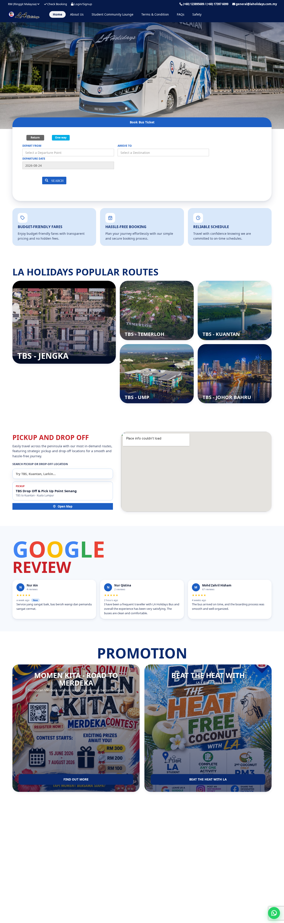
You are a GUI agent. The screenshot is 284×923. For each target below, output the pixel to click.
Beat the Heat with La (208, 779)
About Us (77, 14)
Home (57, 14)
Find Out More (76, 779)
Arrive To (125, 146)
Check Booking (57, 4)
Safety (196, 14)
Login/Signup (82, 4)
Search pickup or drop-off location (40, 464)
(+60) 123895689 (193, 4)
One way (61, 137)
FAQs (180, 14)
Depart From (31, 146)
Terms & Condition (155, 14)
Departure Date (33, 159)
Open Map (65, 506)
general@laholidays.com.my (256, 4)
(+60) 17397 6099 (217, 4)
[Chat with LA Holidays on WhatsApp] (274, 913)
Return (35, 137)
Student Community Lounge (112, 14)
